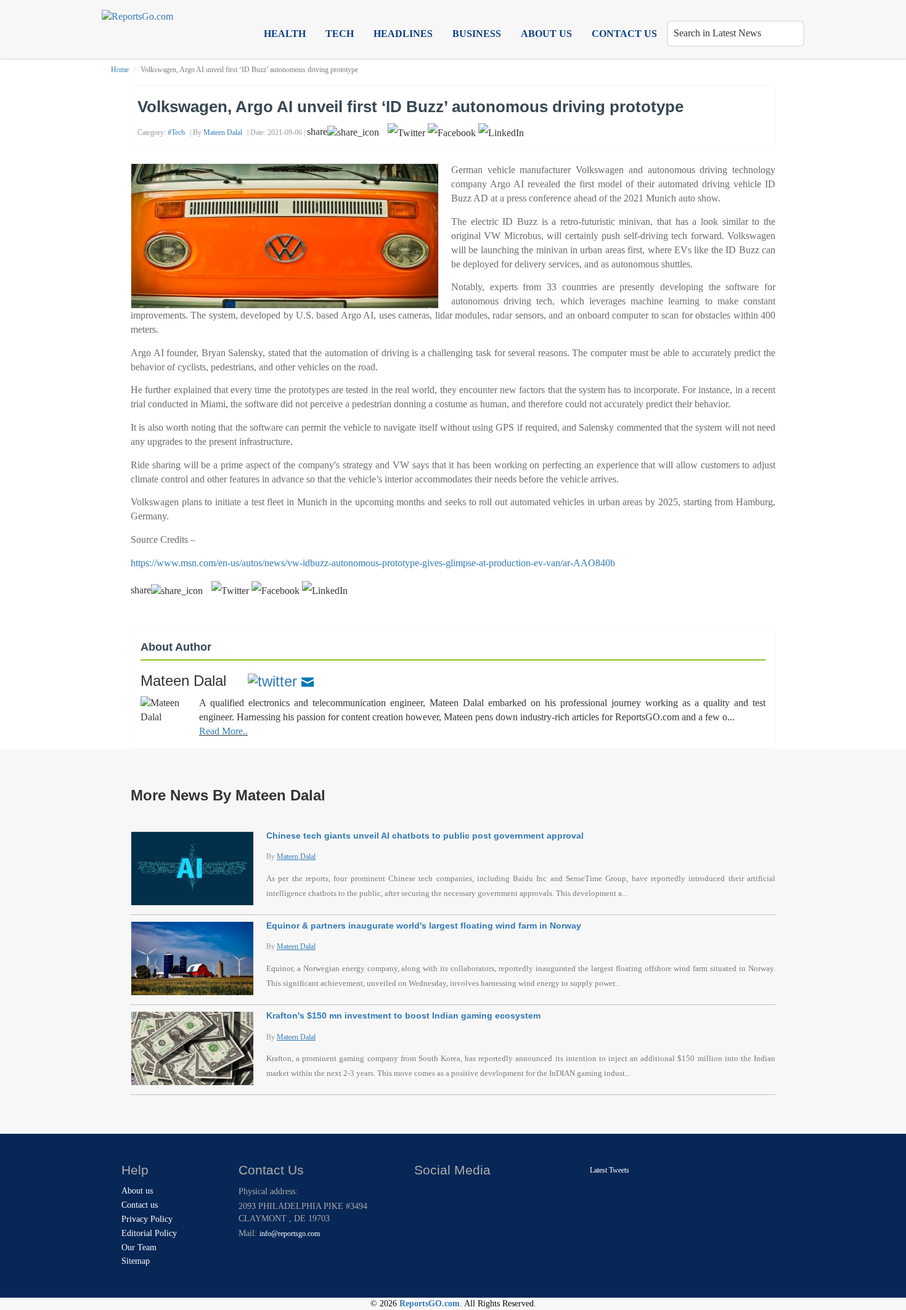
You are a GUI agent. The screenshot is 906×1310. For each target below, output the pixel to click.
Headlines (403, 33)
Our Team (139, 1247)
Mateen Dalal (222, 132)
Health (285, 33)
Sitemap (135, 1261)
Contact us (624, 33)
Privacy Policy (147, 1219)
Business (476, 33)
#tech (176, 132)
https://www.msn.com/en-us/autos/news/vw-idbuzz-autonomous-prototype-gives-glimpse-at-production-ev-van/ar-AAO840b (373, 563)
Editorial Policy (149, 1233)
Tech (339, 33)
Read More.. (223, 731)
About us (546, 33)
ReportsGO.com (429, 1303)
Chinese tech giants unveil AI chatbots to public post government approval (425, 835)
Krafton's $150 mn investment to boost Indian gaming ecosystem (403, 1015)
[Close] (425, 1194)
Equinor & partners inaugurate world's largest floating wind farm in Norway (423, 925)
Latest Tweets (609, 1170)
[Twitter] (272, 680)
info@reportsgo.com (289, 1233)
